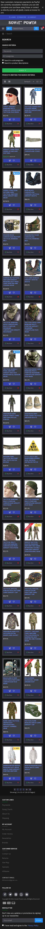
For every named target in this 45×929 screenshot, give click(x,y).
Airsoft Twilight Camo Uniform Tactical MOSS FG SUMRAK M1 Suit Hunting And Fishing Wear (33, 636)
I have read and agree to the (21, 925)
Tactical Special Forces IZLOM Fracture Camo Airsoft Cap (31, 591)
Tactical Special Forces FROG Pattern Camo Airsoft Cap (11, 590)
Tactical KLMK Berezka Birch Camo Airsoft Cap (33, 723)
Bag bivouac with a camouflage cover (32, 150)
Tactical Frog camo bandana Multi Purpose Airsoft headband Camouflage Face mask (33, 327)
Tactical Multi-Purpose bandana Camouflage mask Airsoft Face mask (10, 545)
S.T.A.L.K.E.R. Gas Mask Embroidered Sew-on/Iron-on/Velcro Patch (32, 459)
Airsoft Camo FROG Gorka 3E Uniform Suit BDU (11, 151)
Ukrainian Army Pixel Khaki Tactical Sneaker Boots (33, 415)
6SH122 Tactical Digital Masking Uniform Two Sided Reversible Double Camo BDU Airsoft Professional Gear (32, 546)
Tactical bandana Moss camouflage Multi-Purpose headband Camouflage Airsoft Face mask (11, 327)
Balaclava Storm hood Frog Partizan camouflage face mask (11, 681)
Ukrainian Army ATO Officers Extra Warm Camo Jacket (11, 633)
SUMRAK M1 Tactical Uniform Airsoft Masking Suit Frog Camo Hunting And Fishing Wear (11, 281)
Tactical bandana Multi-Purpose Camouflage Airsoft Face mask (11, 502)
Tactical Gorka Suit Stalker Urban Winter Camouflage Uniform (33, 109)
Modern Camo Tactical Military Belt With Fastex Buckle (10, 459)
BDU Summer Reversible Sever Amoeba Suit (31, 680)
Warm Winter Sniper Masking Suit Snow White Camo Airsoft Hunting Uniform (11, 768)
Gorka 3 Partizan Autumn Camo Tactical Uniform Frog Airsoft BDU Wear (10, 194)
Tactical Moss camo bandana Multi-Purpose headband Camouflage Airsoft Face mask (33, 372)
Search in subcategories (13, 60)
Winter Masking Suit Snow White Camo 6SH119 (33, 767)
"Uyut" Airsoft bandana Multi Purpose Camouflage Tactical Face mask (11, 109)
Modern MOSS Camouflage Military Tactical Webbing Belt (11, 238)
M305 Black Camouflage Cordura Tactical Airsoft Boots (32, 193)
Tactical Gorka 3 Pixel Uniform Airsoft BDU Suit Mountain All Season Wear (11, 372)
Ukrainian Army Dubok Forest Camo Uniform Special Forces (11, 416)
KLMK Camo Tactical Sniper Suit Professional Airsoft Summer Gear (11, 724)
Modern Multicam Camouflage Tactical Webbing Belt (32, 238)
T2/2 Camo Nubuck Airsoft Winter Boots (32, 280)
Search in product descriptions (16, 63)
